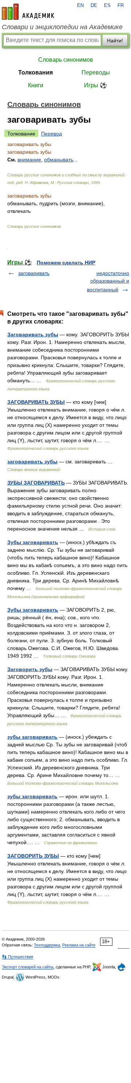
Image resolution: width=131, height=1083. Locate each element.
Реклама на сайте (78, 945)
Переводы (96, 72)
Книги (35, 85)
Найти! (115, 40)
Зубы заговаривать (32, 542)
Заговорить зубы (29, 669)
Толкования (35, 72)
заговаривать (33, 273)
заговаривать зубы (32, 461)
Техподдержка (47, 945)
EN (80, 5)
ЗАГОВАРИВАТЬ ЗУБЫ (36, 402)
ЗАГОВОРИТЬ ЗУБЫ (33, 856)
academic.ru (28, 12)
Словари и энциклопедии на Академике (62, 27)
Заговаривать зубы (32, 334)
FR (121, 5)
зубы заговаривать (32, 737)
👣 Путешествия (17, 956)
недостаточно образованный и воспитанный (108, 281)
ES (107, 5)
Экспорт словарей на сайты (27, 967)
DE (94, 5)
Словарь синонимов (65, 60)
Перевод (51, 134)
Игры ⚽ (95, 85)
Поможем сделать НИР (66, 262)
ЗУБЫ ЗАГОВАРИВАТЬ (36, 483)
